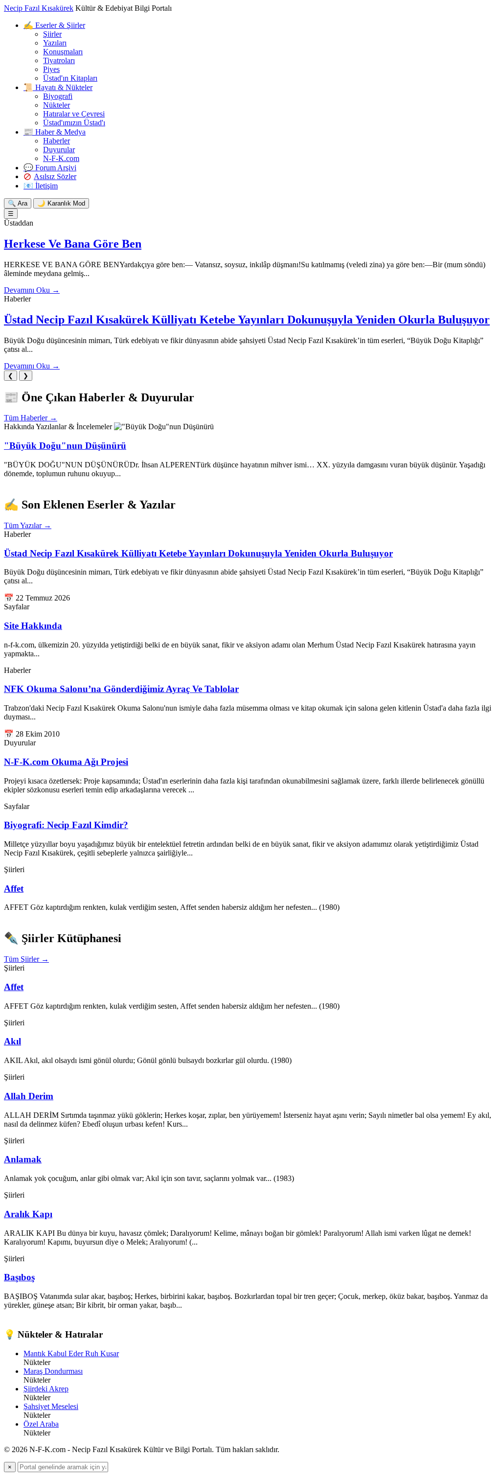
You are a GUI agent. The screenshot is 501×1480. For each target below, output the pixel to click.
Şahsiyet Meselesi (50, 1406)
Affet (13, 888)
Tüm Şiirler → (26, 959)
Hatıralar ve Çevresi (74, 114)
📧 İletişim (40, 186)
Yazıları (55, 43)
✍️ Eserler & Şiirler (54, 25)
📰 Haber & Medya (54, 132)
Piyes (51, 69)
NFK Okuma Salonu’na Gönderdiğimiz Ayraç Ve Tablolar (121, 689)
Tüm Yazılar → (27, 525)
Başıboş (19, 1277)
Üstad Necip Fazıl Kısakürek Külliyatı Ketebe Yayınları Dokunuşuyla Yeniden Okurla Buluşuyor (247, 319)
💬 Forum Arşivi (49, 167)
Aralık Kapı (28, 1214)
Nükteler (56, 105)
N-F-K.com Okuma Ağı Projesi (66, 762)
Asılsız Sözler (55, 176)
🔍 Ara (17, 203)
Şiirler (52, 34)
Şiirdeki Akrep (45, 1389)
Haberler (56, 141)
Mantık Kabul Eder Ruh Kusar (71, 1353)
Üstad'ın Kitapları (70, 78)
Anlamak (23, 1159)
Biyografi (57, 96)
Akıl (12, 1041)
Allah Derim (28, 1096)
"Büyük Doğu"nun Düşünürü (65, 445)
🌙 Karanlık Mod (61, 203)
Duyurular (59, 149)
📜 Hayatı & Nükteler (57, 87)
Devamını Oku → (32, 290)
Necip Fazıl (38, 8)
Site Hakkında (33, 626)
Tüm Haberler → (30, 418)
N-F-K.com (61, 158)
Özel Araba (41, 1424)
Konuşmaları (63, 51)
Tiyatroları (59, 60)
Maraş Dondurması (53, 1371)
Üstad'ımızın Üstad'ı (74, 122)
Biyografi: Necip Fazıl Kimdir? (66, 825)
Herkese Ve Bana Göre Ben (72, 243)
